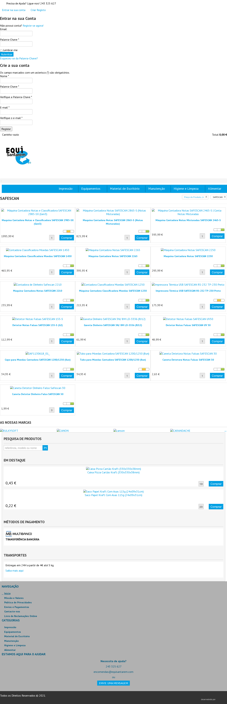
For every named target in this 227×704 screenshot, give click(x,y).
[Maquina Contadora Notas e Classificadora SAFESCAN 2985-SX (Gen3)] (37, 212)
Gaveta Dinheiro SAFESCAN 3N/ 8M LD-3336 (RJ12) (113, 325)
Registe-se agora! (33, 25)
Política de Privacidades (18, 602)
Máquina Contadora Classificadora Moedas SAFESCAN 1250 (113, 290)
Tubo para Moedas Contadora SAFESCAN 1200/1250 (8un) (113, 359)
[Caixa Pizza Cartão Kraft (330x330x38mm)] (113, 468)
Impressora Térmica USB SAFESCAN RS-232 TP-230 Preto (188, 290)
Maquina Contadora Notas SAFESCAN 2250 (188, 256)
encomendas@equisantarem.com (113, 672)
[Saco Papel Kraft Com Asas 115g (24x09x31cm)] (113, 491)
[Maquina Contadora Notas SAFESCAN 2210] (38, 284)
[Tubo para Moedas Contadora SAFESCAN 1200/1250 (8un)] (113, 353)
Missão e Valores (14, 598)
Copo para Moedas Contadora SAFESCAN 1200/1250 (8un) (38, 359)
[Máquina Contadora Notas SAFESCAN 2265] (113, 249)
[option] (28, 430)
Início (7, 593)
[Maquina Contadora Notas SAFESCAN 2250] (188, 249)
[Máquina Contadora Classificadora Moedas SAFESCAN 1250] (113, 284)
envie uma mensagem (113, 683)
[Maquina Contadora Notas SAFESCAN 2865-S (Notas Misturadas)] (112, 212)
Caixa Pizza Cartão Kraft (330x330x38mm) (113, 472)
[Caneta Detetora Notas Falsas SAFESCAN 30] (188, 353)
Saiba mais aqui (14, 570)
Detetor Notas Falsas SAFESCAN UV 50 (188, 325)
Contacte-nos (12, 611)
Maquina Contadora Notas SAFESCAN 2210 (37, 290)
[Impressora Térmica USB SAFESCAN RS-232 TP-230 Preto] (188, 284)
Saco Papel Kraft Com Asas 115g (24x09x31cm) (113, 495)
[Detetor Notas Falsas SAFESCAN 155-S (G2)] (37, 318)
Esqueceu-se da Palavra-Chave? (19, 58)
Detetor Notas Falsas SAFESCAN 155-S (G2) (37, 325)
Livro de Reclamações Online (20, 616)
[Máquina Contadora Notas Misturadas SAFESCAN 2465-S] (188, 212)
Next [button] (225, 430)
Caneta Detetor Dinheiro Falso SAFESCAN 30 (37, 394)
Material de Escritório (17, 636)
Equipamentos (12, 631)
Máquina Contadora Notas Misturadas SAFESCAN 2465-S (188, 220)
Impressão (10, 627)
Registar (6, 129)
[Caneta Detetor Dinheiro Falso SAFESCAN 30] (37, 387)
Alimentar (10, 650)
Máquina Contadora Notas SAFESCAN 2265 (112, 256)
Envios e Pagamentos (16, 607)
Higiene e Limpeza (15, 645)
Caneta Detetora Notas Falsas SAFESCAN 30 (188, 359)
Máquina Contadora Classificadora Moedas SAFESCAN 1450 (37, 256)
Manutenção (11, 640)
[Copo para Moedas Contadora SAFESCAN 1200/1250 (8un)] (38, 353)
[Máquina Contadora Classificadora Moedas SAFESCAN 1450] (37, 249)
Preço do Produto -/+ (194, 197)
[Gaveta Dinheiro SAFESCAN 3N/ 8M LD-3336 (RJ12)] (112, 318)
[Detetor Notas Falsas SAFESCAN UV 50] (188, 318)
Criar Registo (38, 10)
